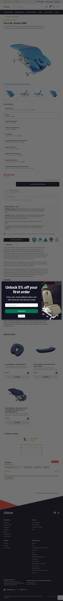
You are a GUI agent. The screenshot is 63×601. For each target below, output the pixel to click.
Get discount (21, 311)
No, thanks (21, 316)
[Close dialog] (59, 283)
